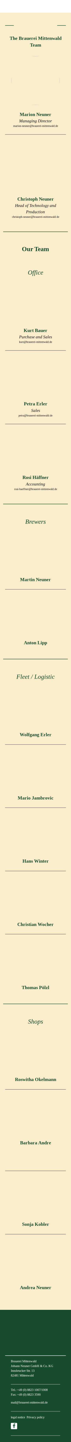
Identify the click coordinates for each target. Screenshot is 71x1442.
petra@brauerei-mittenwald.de (35, 415)
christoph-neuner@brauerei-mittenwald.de (35, 216)
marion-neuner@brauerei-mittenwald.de (35, 125)
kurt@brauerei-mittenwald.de (35, 341)
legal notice (18, 1417)
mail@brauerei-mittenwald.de (29, 1402)
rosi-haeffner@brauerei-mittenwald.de (35, 489)
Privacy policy (36, 1417)
